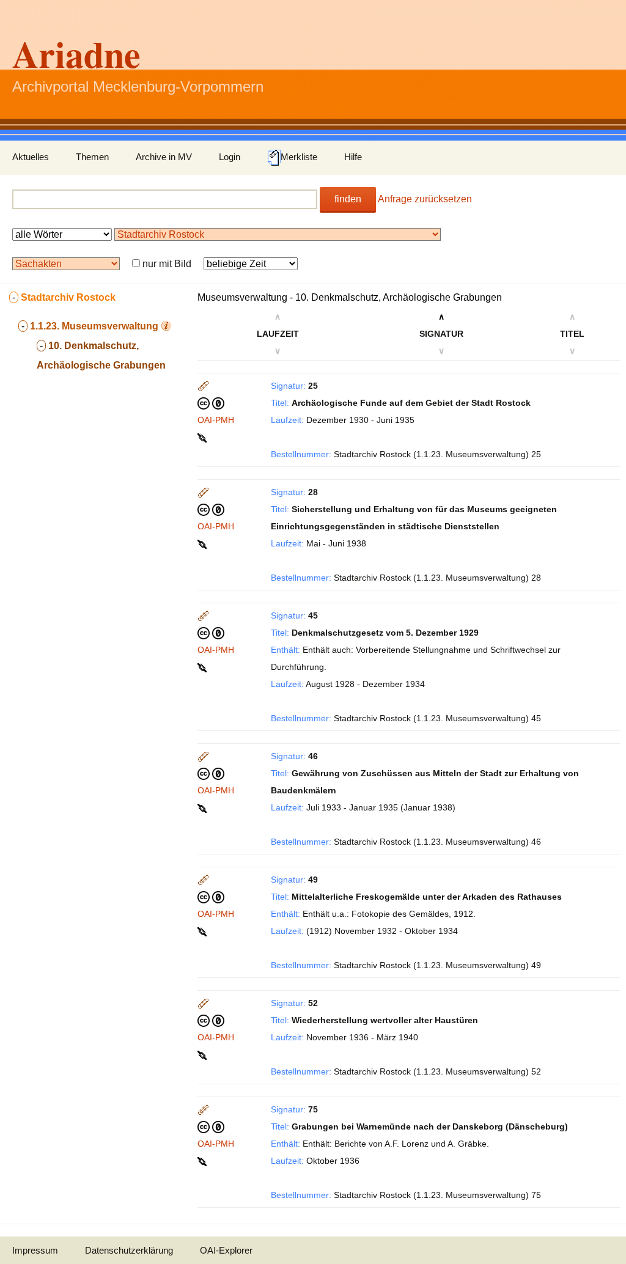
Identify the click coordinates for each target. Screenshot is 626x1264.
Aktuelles (30, 157)
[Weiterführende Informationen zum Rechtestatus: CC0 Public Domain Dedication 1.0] (210, 403)
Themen (92, 157)
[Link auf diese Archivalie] (203, 437)
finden (347, 199)
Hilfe (353, 157)
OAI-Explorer (226, 1250)
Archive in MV (164, 157)
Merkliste (299, 157)
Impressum (35, 1250)
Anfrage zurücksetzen (425, 199)
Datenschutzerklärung (129, 1250)
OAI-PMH (215, 420)
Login (229, 157)
